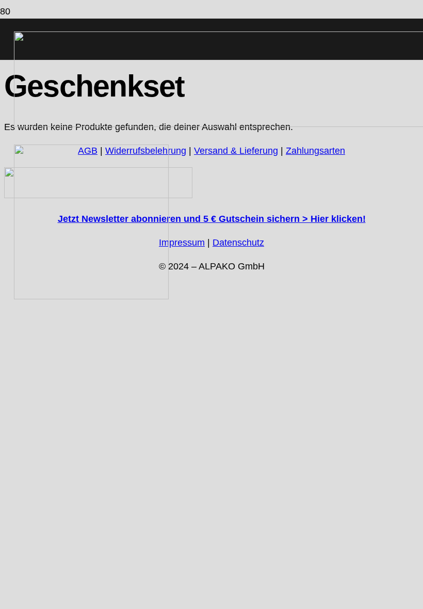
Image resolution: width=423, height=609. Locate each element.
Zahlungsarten (315, 151)
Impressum (182, 242)
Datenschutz (238, 242)
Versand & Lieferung (236, 151)
